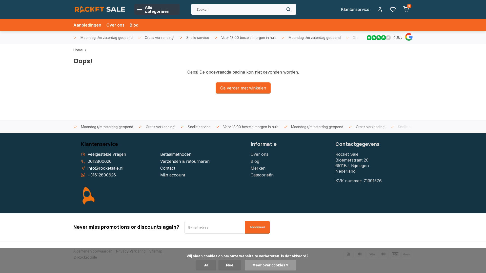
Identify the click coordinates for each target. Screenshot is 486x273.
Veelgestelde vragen (107, 154)
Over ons (115, 25)
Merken (258, 168)
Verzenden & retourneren (185, 161)
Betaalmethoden (175, 154)
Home (78, 50)
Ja (206, 265)
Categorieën (262, 174)
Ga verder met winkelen (243, 87)
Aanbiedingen (87, 25)
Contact (167, 168)
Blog (134, 25)
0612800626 (100, 161)
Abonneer (257, 227)
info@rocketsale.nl (105, 168)
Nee (229, 265)
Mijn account (172, 174)
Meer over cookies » (270, 265)
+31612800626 (102, 174)
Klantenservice (355, 9)
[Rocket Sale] (100, 9)
